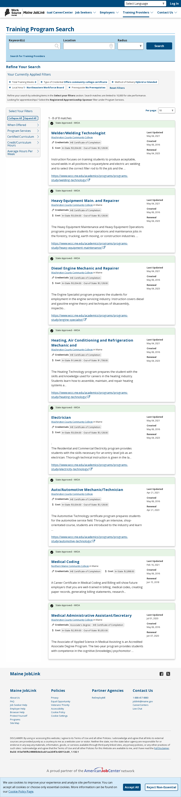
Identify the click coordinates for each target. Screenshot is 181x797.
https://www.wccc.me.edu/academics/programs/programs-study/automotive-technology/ (89, 539)
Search (159, 46)
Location (69, 40)
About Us (15, 697)
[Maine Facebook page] (161, 674)
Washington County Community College (72, 137)
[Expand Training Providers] (152, 12)
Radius (122, 40)
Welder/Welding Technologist (78, 133)
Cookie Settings (59, 715)
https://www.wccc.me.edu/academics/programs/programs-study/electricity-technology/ (89, 467)
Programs (15, 719)
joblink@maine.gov (143, 701)
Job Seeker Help (18, 705)
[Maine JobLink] (25, 12)
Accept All (132, 787)
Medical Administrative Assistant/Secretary (91, 615)
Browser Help (17, 712)
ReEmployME (99, 697)
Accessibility (57, 708)
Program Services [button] (19, 131)
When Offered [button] (16, 125)
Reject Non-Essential (161, 787)
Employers (107, 12)
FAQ (12, 701)
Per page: (151, 110)
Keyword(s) (17, 40)
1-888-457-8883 (140, 697)
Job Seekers (83, 12)
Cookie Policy (58, 712)
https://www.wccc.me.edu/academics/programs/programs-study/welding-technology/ (89, 178)
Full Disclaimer (161, 748)
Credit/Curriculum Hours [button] (19, 144)
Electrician (61, 417)
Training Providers (136, 12)
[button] (27, 56)
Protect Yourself (18, 715)
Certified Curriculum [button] (20, 137)
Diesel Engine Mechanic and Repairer (85, 268)
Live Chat (137, 708)
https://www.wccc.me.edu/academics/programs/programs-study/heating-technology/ (89, 395)
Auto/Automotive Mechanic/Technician (87, 489)
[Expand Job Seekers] (95, 12)
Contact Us (165, 12)
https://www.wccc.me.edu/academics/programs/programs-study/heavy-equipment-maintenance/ (89, 245)
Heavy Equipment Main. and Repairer (85, 200)
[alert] (111, 123)
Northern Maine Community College (70, 566)
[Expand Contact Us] (176, 12)
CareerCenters (140, 705)
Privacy (54, 697)
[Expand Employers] (117, 12)
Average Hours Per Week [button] (20, 152)
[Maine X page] (168, 674)
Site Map (14, 723)
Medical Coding (65, 561)
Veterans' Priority (60, 705)
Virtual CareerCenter (57, 12)
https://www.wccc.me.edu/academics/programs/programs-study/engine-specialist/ (89, 318)
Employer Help (17, 708)
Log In (174, 4)
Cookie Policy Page (20, 791)
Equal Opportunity (60, 701)
